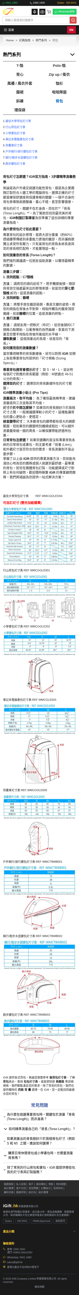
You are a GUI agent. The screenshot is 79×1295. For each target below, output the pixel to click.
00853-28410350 (22, 1252)
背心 (19, 75)
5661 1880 (12, 2)
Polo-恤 (59, 66)
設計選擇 (9, 1188)
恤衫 (59, 83)
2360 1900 (39, 2)
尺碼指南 (24, 40)
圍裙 (19, 92)
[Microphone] (35, 12)
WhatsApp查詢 (66, 11)
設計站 (32, 1192)
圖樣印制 (21, 1192)
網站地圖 (39, 1286)
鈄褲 (19, 101)
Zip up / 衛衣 (59, 75)
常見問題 (33, 1188)
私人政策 (21, 1184)
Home (10, 40)
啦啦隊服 (59, 92)
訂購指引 (46, 1188)
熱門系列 (41, 40)
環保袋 (19, 110)
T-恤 (19, 66)
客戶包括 (21, 1188)
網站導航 (41, 1184)
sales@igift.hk (14, 1262)
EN (71, 29)
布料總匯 (61, 1184)
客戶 (31, 1184)
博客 (50, 1184)
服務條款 (9, 1184)
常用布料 (58, 1188)
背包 (59, 101)
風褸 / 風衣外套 (19, 83)
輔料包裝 (9, 1192)
